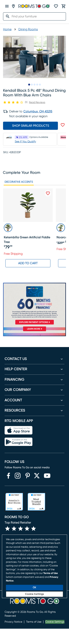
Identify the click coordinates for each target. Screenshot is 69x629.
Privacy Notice (13, 622)
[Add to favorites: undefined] (62, 125)
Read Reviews (37, 102)
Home (7, 29)
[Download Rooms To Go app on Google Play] (18, 442)
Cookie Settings (54, 622)
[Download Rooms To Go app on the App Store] (18, 430)
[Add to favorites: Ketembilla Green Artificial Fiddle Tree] (48, 193)
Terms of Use (33, 622)
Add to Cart (28, 263)
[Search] (6, 16)
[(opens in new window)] (8, 476)
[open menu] (7, 6)
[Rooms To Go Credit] (34, 304)
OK (34, 587)
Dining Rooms (28, 29)
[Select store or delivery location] (13, 6)
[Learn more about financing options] (34, 331)
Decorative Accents (19, 182)
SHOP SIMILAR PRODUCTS (30, 125)
